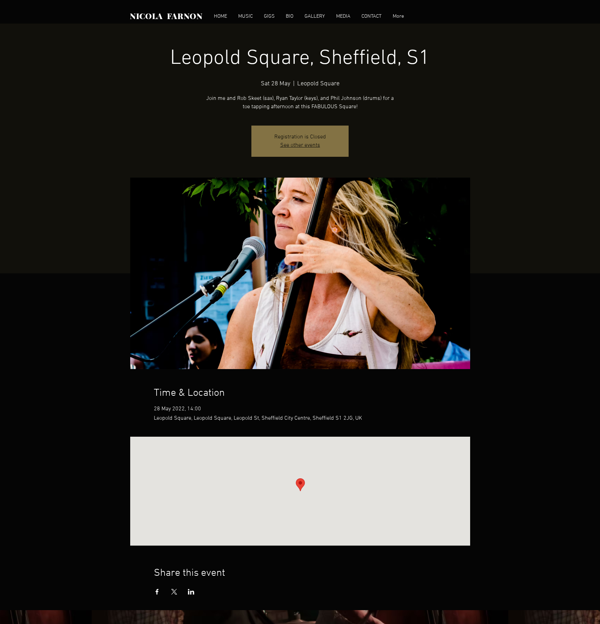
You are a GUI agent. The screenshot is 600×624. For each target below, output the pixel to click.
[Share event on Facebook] (157, 592)
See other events (300, 145)
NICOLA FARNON (166, 15)
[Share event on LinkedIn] (191, 592)
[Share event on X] (174, 592)
